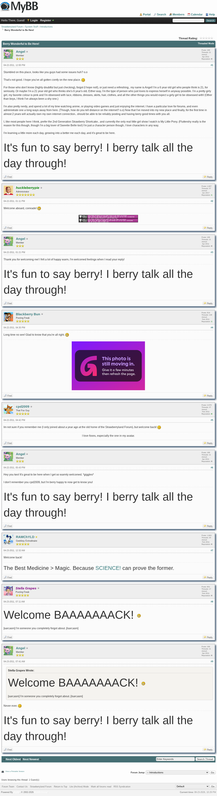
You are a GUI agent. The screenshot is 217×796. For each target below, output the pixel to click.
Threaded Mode (206, 43)
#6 (212, 467)
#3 (212, 252)
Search (161, 14)
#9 (212, 661)
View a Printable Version (14, 771)
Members (178, 14)
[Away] (36, 537)
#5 (212, 420)
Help (212, 14)
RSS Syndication (122, 786)
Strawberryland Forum (12, 26)
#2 (212, 201)
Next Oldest (13, 759)
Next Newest (31, 759)
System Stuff (31, 26)
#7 (212, 550)
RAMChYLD (25, 537)
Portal (147, 14)
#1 (212, 65)
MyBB (17, 792)
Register (45, 20)
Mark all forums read (101, 786)
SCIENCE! (108, 568)
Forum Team (8, 786)
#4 (212, 327)
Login (34, 20)
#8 (212, 601)
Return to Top (60, 786)
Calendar (197, 14)
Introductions (46, 26)
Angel (20, 51)
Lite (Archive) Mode (79, 786)
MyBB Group (41, 792)
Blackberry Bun (28, 314)
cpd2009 (22, 406)
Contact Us (22, 786)
